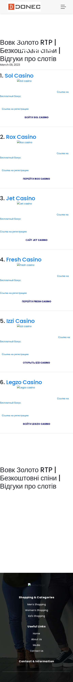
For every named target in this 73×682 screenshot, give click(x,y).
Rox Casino (21, 137)
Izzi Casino (20, 321)
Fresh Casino (23, 259)
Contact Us (36, 651)
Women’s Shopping (36, 610)
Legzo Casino (24, 382)
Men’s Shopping (36, 604)
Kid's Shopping (36, 616)
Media (36, 645)
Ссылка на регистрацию (15, 109)
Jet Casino (20, 198)
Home (36, 633)
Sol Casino (19, 75)
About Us (36, 639)
